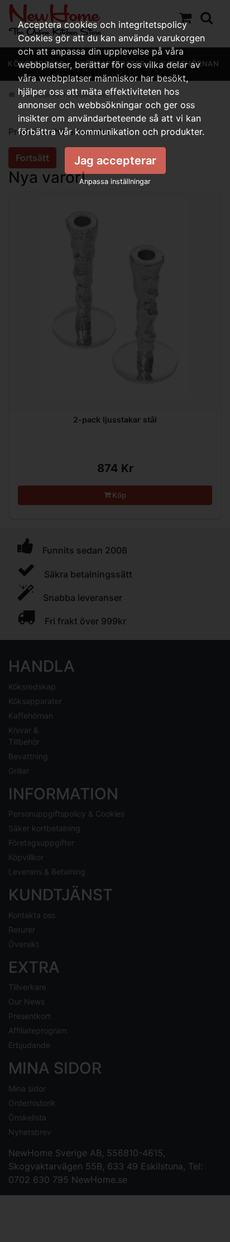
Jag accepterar (115, 160)
